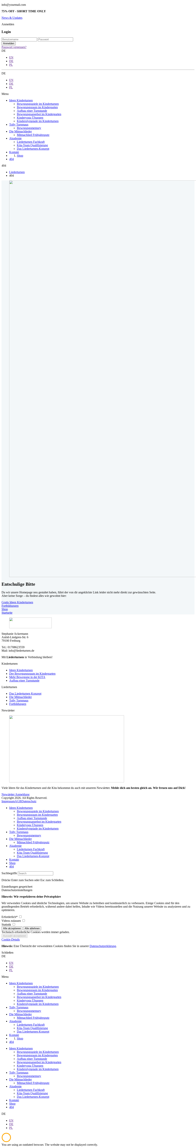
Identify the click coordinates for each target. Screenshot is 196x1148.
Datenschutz (28, 801)
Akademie (15, 845)
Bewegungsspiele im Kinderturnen (38, 811)
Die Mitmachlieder (20, 697)
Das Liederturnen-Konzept (33, 856)
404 (11, 866)
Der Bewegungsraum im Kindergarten (32, 673)
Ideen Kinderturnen (21, 670)
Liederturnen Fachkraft (31, 849)
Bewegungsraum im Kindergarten (37, 814)
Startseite (7, 612)
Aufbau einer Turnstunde (24, 680)
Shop (5, 609)
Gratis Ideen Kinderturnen (17, 602)
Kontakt (14, 859)
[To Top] (6, 1141)
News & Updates (12, 17)
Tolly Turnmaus (18, 700)
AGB (18, 801)
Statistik (7, 924)
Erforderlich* (10, 917)
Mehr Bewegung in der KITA (27, 677)
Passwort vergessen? (14, 47)
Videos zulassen (12, 920)
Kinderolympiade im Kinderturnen (38, 828)
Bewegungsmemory (29, 835)
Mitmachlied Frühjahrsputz (33, 842)
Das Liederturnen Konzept (25, 693)
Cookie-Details (11, 939)
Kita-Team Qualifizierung (32, 852)
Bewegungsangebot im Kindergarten (39, 821)
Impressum (8, 801)
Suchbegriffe (9, 873)
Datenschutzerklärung (103, 946)
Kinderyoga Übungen (30, 825)
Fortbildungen (10, 605)
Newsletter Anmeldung (15, 794)
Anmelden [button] (8, 24)
